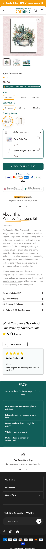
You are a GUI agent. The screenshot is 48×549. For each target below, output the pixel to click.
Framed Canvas (20, 116)
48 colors (36, 107)
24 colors (9, 107)
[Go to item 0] (6, 62)
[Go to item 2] (16, 62)
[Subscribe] (38, 521)
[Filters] (5, 344)
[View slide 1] (20, 206)
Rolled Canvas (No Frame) (7, 116)
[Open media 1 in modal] (38, 20)
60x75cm (36, 97)
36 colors (22, 107)
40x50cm (9, 97)
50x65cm (22, 97)
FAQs (24, 391)
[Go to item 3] (26, 62)
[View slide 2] (23, 206)
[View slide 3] (26, 206)
